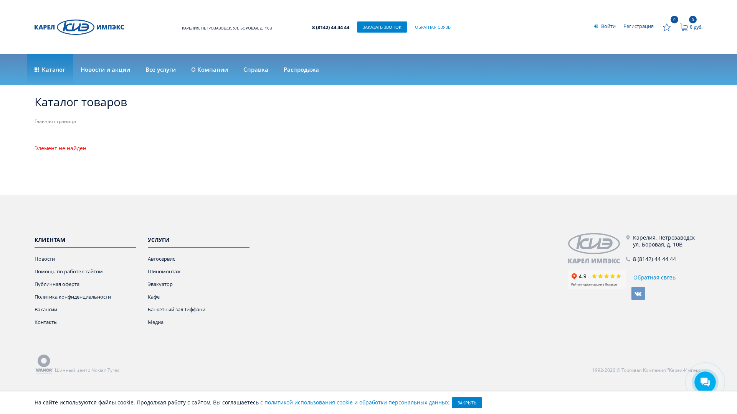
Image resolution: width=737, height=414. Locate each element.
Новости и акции (105, 69)
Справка (255, 69)
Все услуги (160, 69)
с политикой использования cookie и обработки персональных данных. (355, 402)
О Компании (209, 69)
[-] (597, 248)
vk (638, 293)
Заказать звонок (382, 27)
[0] (667, 27)
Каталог (52, 69)
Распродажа (301, 69)
